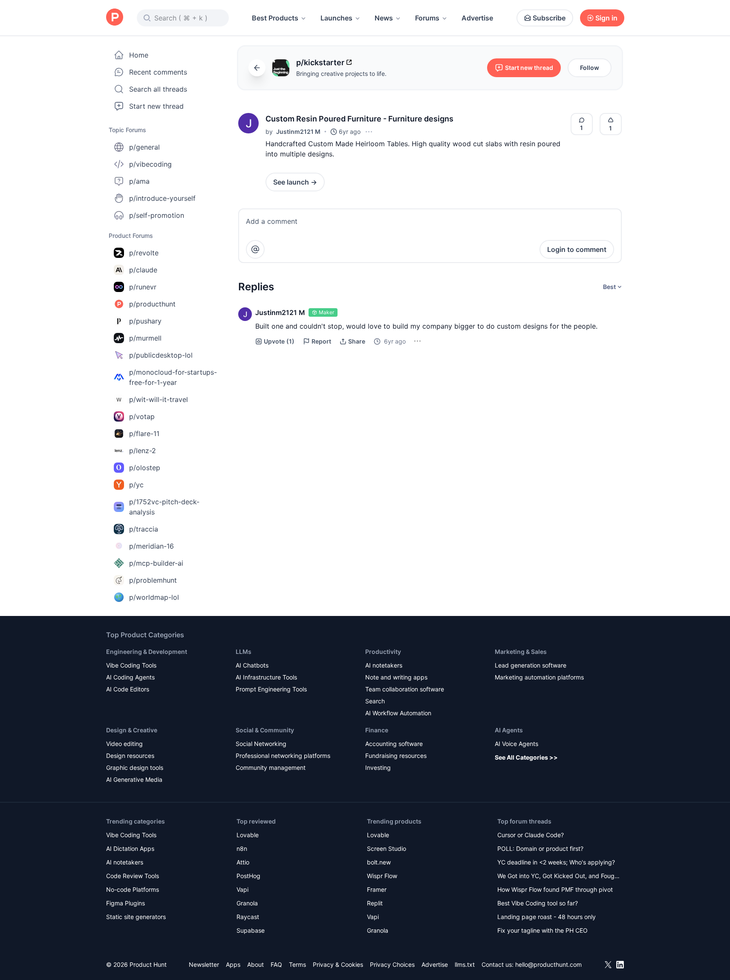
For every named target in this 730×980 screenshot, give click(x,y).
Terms (297, 964)
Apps (233, 964)
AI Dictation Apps (130, 848)
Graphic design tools (134, 767)
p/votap (142, 416)
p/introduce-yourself (162, 198)
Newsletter (204, 964)
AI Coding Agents (130, 677)
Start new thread (156, 106)
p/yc (136, 484)
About (255, 964)
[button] (248, 123)
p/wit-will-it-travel (158, 399)
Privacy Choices (392, 964)
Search (375, 701)
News (384, 18)
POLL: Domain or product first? (540, 848)
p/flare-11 (144, 433)
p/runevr (142, 287)
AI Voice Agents (516, 743)
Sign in (606, 18)
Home (138, 55)
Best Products (275, 18)
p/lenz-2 (142, 450)
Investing (378, 767)
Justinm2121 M (298, 131)
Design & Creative (131, 730)
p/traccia (143, 529)
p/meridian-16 (151, 546)
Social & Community (265, 730)
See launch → (295, 182)
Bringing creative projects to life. (341, 73)
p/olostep (144, 467)
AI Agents (509, 730)
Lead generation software (530, 665)
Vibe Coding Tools (131, 665)
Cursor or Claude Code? (530, 834)
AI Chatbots (252, 665)
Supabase (251, 930)
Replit (375, 903)
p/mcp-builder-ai (156, 563)
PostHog (248, 875)
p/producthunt (152, 304)
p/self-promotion (156, 215)
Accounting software (394, 743)
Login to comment (576, 249)
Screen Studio (386, 848)
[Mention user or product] (255, 249)
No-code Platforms (132, 889)
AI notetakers (383, 665)
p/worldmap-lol (154, 597)
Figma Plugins (125, 903)
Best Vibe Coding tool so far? (537, 903)
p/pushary (145, 321)
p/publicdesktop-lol (161, 355)
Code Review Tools (132, 875)
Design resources (130, 755)
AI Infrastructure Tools (266, 677)
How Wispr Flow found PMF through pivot (555, 889)
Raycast (248, 916)
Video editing (124, 743)
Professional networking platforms (283, 755)
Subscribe (549, 18)
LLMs (243, 651)
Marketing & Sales (521, 651)
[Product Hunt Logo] (114, 18)
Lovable (248, 834)
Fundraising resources (396, 755)
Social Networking (261, 743)
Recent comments (158, 72)
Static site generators (136, 916)
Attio (243, 862)
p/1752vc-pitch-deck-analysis (164, 506)
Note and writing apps (396, 677)
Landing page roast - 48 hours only (546, 916)
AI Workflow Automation (398, 713)
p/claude (143, 270)
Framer (377, 889)
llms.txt (465, 964)
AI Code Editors (127, 689)
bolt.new (379, 862)
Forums (427, 18)
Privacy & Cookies (338, 964)
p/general (144, 147)
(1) (279, 341)
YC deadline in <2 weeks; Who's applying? (556, 862)
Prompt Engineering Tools (271, 689)
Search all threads (158, 89)
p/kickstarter (320, 62)
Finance (376, 730)
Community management (271, 767)
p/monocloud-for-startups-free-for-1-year (173, 377)
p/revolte (144, 253)
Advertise (477, 18)
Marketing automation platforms (539, 677)
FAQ (276, 964)
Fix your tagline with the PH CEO (542, 930)
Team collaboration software (404, 689)
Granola (247, 903)
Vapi (242, 889)
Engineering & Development (146, 651)
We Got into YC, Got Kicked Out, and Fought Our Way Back (558, 876)
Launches (336, 18)
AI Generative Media (134, 779)
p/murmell (145, 338)
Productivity (383, 651)
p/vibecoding (150, 164)
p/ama (139, 181)
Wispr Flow (382, 875)
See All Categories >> (526, 757)
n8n (242, 848)
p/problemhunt (153, 580)
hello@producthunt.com (548, 964)
